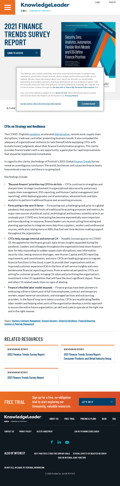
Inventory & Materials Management (19, 323)
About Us (54, 418)
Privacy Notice (71, 95)
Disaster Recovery (50, 320)
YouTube (67, 442)
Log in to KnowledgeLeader (86, 431)
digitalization (62, 134)
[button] (7, 7)
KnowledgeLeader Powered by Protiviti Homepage (23, 418)
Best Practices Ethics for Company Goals (52, 453)
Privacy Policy (25, 431)
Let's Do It (87, 401)
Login (97, 2)
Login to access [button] (15, 52)
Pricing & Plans (88, 418)
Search (112, 2)
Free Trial (69, 418)
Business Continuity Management (26, 320)
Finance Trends (82, 161)
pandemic (35, 134)
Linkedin (59, 442)
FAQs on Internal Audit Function (72, 457)
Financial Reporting (86, 320)
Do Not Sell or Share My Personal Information (24, 467)
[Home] (45, 7)
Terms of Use (61, 93)
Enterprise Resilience (68, 320)
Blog (104, 418)
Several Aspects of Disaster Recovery (90, 453)
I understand (88, 103)
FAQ (114, 418)
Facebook (52, 442)
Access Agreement (45, 431)
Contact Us (9, 431)
